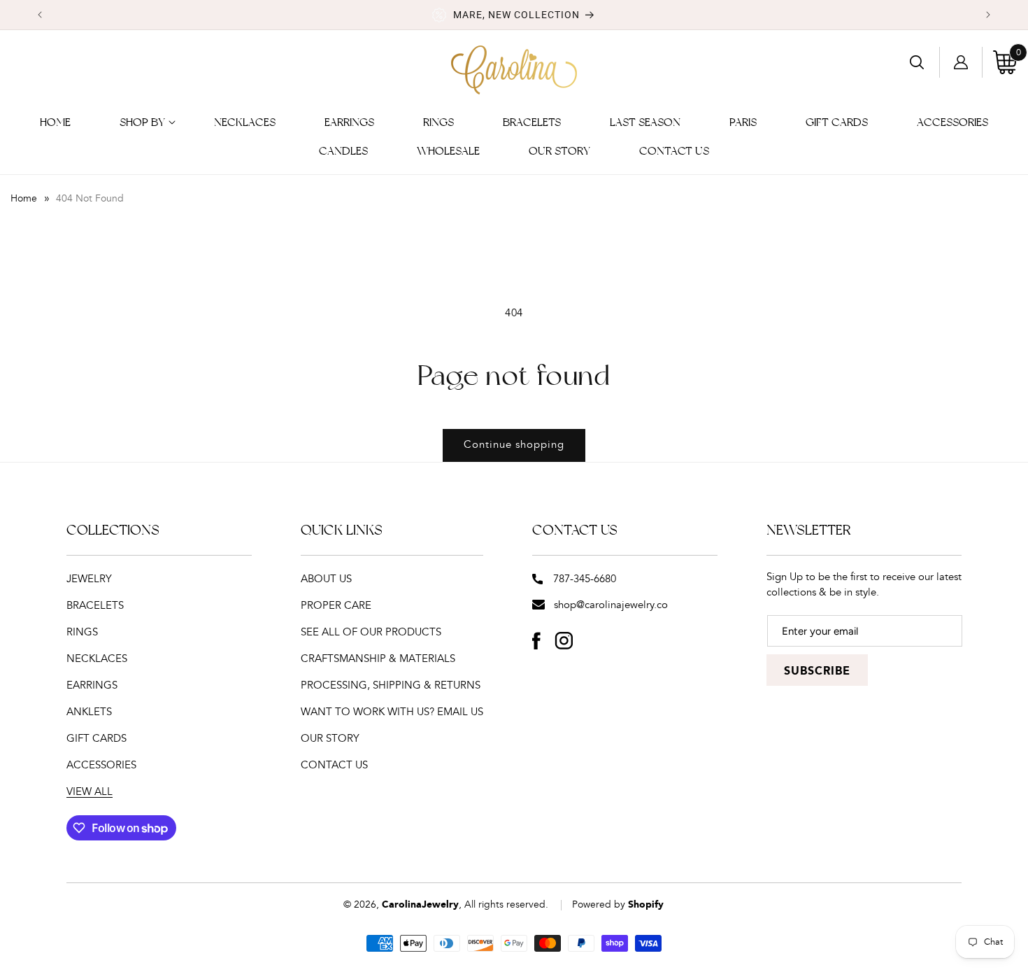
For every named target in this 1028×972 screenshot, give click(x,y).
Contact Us (334, 765)
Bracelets (95, 606)
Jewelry (89, 579)
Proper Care (336, 606)
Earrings (91, 685)
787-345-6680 (584, 579)
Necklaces (96, 659)
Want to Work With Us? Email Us (392, 712)
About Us (326, 579)
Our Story (330, 739)
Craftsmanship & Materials (378, 659)
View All (89, 792)
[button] (142, 122)
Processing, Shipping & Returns (390, 685)
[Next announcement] (988, 14)
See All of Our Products (371, 632)
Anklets (89, 712)
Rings (82, 632)
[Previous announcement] (39, 14)
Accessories (101, 765)
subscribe (817, 671)
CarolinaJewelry (420, 905)
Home (23, 198)
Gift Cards (96, 739)
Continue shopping (514, 445)
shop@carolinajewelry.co (611, 605)
